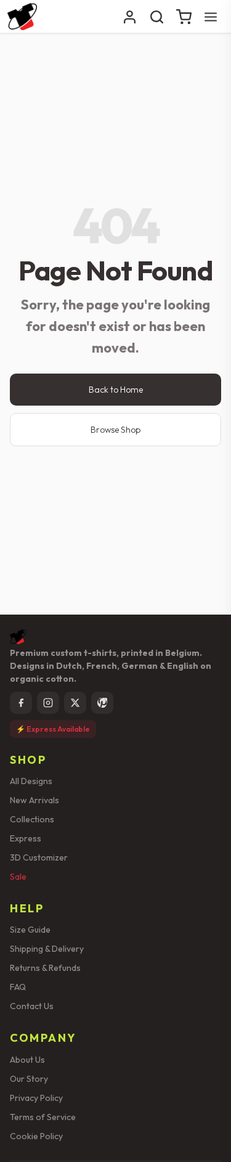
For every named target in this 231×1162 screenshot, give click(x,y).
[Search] (156, 17)
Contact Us (32, 1006)
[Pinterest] (102, 703)
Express (25, 838)
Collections (32, 819)
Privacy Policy (36, 1097)
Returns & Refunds (45, 967)
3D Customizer (39, 857)
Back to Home (116, 389)
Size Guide (30, 929)
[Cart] (184, 17)
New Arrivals (34, 800)
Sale (18, 876)
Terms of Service (43, 1117)
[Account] (129, 17)
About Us (27, 1059)
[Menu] (211, 17)
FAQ (18, 986)
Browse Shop (115, 429)
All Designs (31, 781)
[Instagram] (48, 703)
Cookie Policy (36, 1136)
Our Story (29, 1078)
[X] (75, 703)
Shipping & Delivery (47, 948)
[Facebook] (21, 703)
